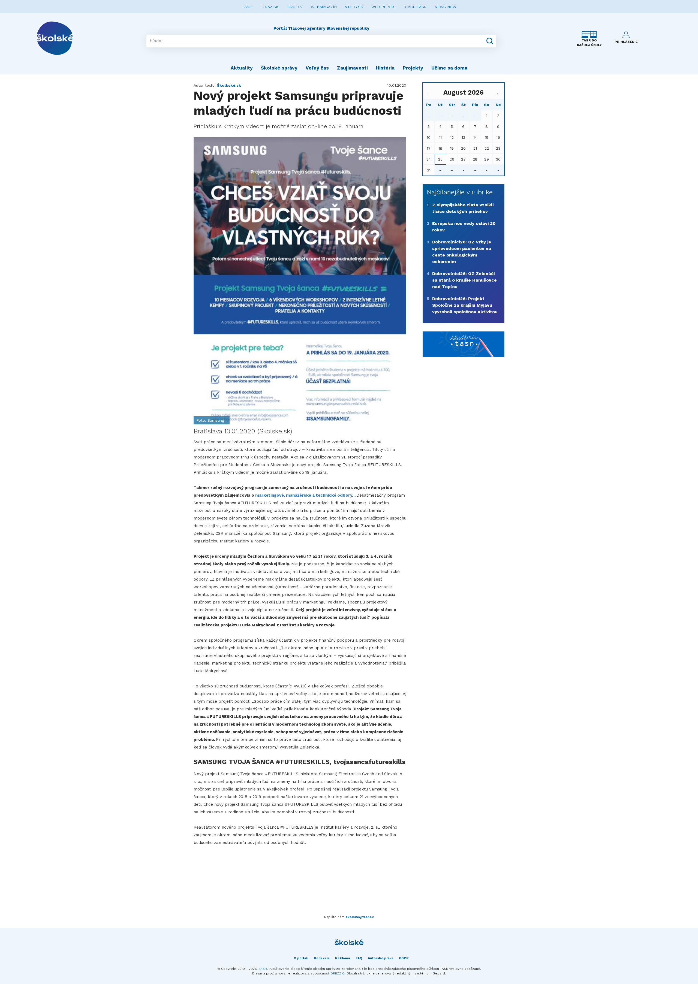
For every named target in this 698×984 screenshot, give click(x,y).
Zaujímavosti (352, 68)
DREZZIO (337, 973)
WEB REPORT (384, 7)
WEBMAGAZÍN (324, 7)
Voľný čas (317, 68)
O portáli (301, 958)
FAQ (359, 958)
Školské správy (279, 68)
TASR (247, 7)
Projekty (413, 68)
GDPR (404, 958)
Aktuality (242, 68)
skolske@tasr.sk (359, 917)
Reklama (342, 958)
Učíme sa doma (449, 68)
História (385, 68)
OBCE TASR (415, 7)
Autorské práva (380, 958)
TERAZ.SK (269, 7)
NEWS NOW (445, 7)
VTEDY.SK (354, 7)
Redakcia (322, 958)
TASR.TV (295, 7)
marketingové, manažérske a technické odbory (303, 495)
